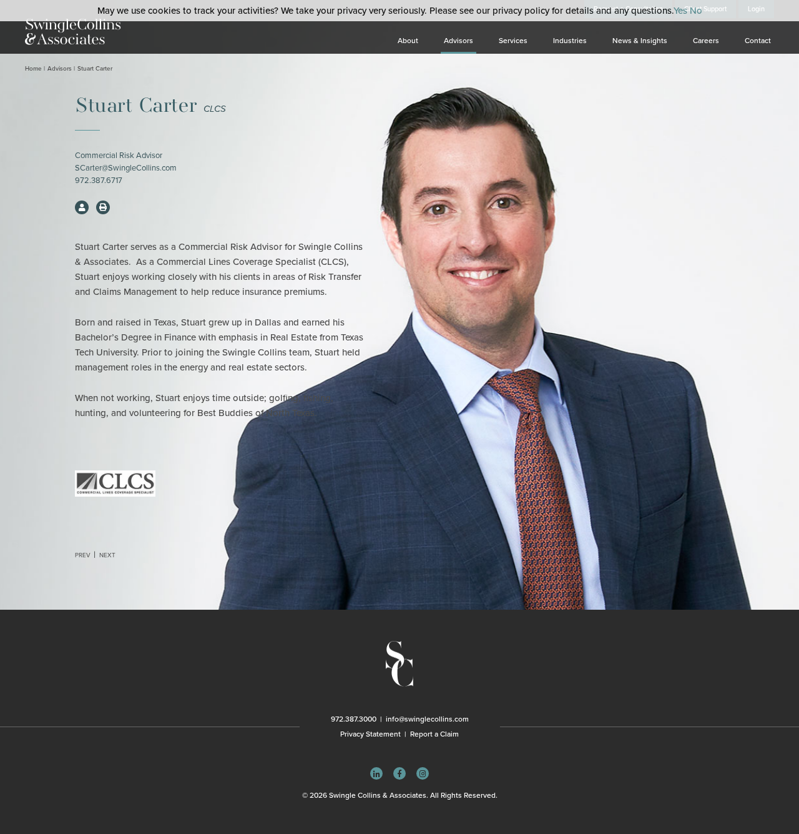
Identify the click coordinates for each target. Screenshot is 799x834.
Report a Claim (434, 734)
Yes (680, 10)
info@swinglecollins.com (427, 719)
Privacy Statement (370, 734)
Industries (570, 40)
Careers (706, 40)
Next (107, 555)
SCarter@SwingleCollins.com (126, 168)
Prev (83, 555)
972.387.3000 (353, 719)
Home (33, 68)
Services (513, 40)
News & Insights (639, 40)
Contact (758, 40)
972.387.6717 (98, 181)
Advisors (458, 40)
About (408, 40)
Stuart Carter (94, 68)
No (696, 10)
